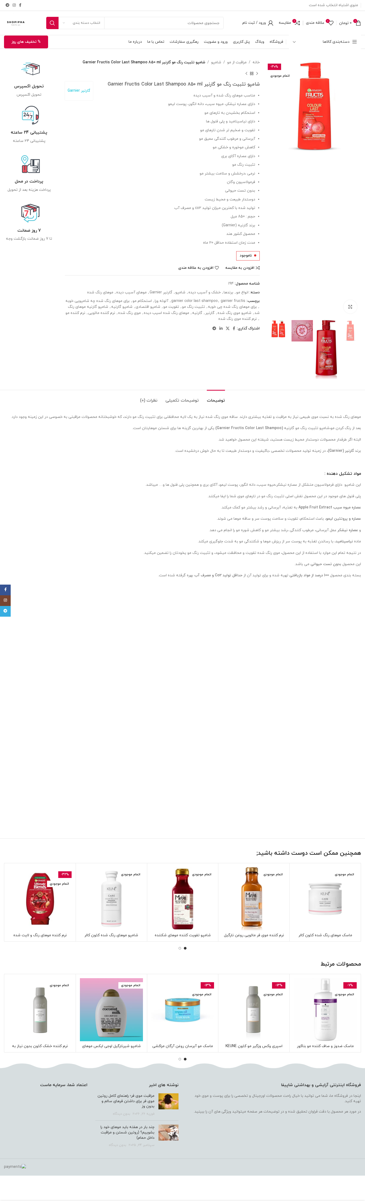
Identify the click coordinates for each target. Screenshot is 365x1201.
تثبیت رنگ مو (193, 306)
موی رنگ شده (129, 313)
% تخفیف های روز (26, 41)
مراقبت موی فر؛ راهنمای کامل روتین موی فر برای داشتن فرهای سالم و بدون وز (126, 1101)
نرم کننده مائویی (101, 313)
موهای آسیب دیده (131, 292)
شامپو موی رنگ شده (234, 313)
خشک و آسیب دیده (204, 292)
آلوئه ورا (161, 301)
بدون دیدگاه (121, 1113)
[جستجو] (52, 23)
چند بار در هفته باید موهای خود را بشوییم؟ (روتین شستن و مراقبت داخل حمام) (127, 1132)
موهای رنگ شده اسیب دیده (166, 313)
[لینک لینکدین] (221, 329)
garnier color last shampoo (194, 301)
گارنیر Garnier (79, 90)
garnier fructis (233, 301)
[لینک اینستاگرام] (14, 5)
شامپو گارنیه (122, 306)
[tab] (216, 398)
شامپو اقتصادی (147, 306)
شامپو (216, 62)
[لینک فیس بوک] (20, 5)
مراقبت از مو (237, 62)
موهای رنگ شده (100, 292)
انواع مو (242, 292)
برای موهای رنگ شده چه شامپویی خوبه (97, 301)
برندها (228, 292)
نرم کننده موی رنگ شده (237, 318)
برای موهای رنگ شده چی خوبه (232, 306)
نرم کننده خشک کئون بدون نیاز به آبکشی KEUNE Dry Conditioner (40, 1049)
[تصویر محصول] (325, 898)
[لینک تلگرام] (7, 5)
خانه (256, 62)
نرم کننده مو (75, 313)
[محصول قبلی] (257, 73)
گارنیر (210, 313)
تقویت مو (171, 306)
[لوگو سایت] (16, 22)
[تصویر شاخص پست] (168, 1104)
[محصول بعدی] (246, 73)
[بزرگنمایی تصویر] (350, 306)
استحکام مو (142, 301)
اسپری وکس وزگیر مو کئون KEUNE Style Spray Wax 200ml (254, 1049)
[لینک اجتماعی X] (227, 329)
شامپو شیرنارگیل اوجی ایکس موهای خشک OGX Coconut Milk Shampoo (111, 1049)
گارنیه (197, 313)
